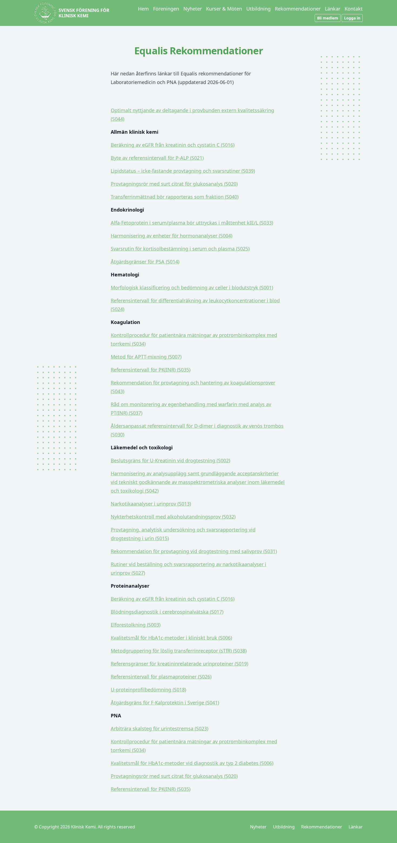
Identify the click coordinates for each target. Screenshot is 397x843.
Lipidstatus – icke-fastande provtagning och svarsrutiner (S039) (183, 171)
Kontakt (354, 8)
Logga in (352, 18)
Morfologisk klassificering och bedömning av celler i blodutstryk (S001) (192, 287)
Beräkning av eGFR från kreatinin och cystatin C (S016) (172, 145)
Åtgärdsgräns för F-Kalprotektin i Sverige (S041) (165, 702)
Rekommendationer (298, 8)
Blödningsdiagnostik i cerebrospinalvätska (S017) (167, 611)
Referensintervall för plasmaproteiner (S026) (161, 676)
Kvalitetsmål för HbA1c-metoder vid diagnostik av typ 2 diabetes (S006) (192, 763)
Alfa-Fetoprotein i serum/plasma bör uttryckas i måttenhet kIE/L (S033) (192, 222)
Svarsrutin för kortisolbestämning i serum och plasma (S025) (180, 248)
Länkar (332, 8)
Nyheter (192, 8)
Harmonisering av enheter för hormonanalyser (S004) (171, 235)
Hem (143, 8)
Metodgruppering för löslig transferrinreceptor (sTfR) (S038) (179, 650)
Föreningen (166, 8)
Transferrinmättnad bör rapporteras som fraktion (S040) (174, 196)
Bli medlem (327, 18)
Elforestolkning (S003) (135, 624)
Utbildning (258, 8)
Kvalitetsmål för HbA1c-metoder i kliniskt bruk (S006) (171, 637)
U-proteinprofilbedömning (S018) (148, 689)
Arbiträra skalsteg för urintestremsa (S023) (159, 728)
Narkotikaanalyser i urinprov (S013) (151, 503)
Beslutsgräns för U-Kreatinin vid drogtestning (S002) (170, 460)
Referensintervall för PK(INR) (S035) (150, 369)
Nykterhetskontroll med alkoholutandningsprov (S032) (173, 516)
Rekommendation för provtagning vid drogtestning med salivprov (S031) (194, 551)
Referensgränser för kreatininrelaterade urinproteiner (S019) (179, 663)
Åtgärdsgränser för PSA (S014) (145, 261)
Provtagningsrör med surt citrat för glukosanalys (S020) (174, 183)
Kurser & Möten (224, 8)
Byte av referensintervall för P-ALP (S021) (157, 158)
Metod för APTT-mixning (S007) (146, 356)
